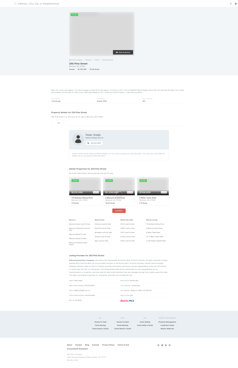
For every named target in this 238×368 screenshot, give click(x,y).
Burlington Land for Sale (103, 232)
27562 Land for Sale (127, 228)
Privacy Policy (108, 345)
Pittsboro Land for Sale (103, 224)
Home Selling (145, 322)
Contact (95, 345)
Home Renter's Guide (122, 329)
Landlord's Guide (167, 325)
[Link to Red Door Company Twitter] (162, 345)
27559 (97, 60)
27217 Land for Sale (127, 232)
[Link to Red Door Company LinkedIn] (165, 345)
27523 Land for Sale (127, 241)
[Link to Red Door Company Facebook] (158, 345)
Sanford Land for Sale (102, 236)
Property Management (167, 322)
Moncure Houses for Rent (78, 238)
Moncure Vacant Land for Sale (79, 224)
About (69, 345)
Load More (119, 211)
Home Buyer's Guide (100, 329)
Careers (78, 345)
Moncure (89, 60)
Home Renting (122, 325)
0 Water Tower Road (153, 232)
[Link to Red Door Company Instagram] (169, 345)
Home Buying (100, 325)
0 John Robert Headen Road (156, 241)
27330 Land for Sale (127, 236)
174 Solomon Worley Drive (155, 224)
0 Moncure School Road (154, 228)
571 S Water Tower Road (154, 236)
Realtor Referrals (167, 329)
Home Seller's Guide (145, 325)
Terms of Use (123, 345)
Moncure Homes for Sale (77, 234)
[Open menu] (236, 4)
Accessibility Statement (77, 349)
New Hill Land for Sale (102, 228)
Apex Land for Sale (101, 241)
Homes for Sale (100, 322)
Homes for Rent (123, 322)
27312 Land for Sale (127, 224)
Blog (87, 345)
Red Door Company (76, 60)
